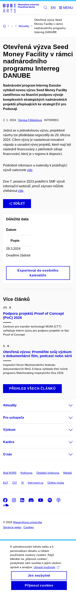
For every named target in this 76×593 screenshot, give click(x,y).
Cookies (29, 527)
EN (53, 8)
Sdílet (19, 203)
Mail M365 (9, 472)
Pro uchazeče (13, 417)
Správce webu (12, 527)
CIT (14, 482)
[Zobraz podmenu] (67, 405)
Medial (67, 472)
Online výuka (55, 482)
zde (29, 170)
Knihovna (26, 472)
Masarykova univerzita (27, 522)
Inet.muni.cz (35, 482)
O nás (7, 454)
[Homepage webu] (21, 8)
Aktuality (10, 405)
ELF (5, 482)
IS (22, 482)
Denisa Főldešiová (30, 120)
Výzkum (9, 429)
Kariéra (8, 442)
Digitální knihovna (47, 472)
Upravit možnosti (44, 567)
